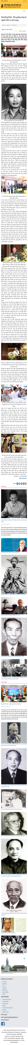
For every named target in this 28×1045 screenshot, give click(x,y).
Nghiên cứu (8, 25)
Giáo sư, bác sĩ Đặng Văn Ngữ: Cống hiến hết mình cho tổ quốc (11, 809)
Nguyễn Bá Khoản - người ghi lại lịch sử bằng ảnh (11, 704)
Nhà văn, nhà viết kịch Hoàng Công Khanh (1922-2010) (10, 615)
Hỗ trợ (4, 994)
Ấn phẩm (4, 1010)
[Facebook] (17, 484)
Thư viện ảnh (5, 1003)
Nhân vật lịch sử (14, 25)
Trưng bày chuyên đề (7, 999)
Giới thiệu (5, 984)
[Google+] (22, 484)
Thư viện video (6, 1001)
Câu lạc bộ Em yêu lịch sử (8, 1008)
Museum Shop (6, 1012)
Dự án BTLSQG (5, 992)
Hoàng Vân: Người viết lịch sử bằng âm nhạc (8, 932)
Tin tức (4, 986)
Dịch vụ (4, 1006)
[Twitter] (19, 484)
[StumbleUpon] (26, 484)
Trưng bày (5, 988)
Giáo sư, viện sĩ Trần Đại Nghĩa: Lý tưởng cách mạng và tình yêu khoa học (13, 835)
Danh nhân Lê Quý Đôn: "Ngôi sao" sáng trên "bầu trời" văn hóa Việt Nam (13, 594)
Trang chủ (3, 25)
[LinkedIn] (24, 484)
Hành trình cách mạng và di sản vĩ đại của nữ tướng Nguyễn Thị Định (12, 953)
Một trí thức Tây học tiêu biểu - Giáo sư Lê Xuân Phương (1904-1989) (12, 656)
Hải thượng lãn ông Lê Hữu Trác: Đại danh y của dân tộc (10, 552)
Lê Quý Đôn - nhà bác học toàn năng (7, 973)
